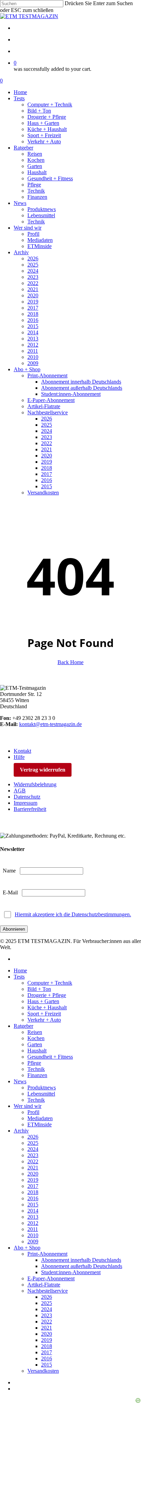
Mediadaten (40, 1118)
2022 (32, 1161)
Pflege (34, 1063)
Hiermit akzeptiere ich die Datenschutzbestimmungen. (73, 914)
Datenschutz (27, 797)
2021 (32, 1167)
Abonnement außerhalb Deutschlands (81, 1266)
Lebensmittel (41, 1094)
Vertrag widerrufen (42, 770)
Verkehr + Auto (44, 1020)
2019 (32, 1180)
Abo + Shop (27, 1248)
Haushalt (37, 1050)
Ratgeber (23, 1026)
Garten (34, 1044)
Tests (19, 977)
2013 (32, 1217)
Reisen (34, 1032)
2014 (32, 1211)
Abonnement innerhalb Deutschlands (81, 1260)
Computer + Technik (49, 983)
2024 (32, 1149)
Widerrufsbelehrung (35, 784)
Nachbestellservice (47, 1291)
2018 (32, 1192)
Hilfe (19, 757)
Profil (33, 1112)
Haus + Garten (43, 1001)
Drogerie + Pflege (46, 995)
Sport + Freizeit (44, 1014)
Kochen (35, 1038)
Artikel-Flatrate (43, 1285)
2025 (32, 1143)
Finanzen (37, 1075)
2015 (32, 1204)
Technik (36, 1069)
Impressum (25, 803)
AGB (20, 790)
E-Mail (10, 892)
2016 (32, 1198)
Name (9, 871)
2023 (32, 1155)
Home (20, 970)
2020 (32, 1174)
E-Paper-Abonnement (51, 1278)
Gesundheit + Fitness (50, 1057)
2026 (32, 1137)
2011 (32, 1229)
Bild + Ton (39, 989)
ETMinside (39, 1124)
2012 (32, 1223)
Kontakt (22, 751)
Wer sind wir (27, 1106)
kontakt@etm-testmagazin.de (50, 724)
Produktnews (41, 1087)
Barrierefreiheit (30, 809)
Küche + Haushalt (47, 1007)
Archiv (21, 1131)
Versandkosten (43, 1371)
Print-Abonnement (47, 1254)
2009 (32, 1241)
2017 (32, 1186)
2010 (32, 1235)
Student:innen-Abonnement (71, 1272)
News (20, 1081)
